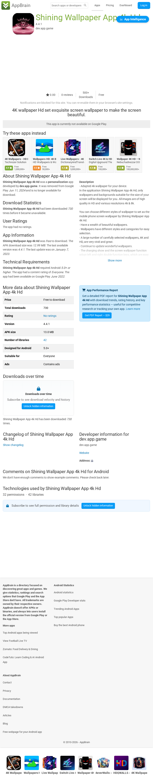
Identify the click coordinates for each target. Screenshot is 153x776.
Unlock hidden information (38, 406)
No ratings (49, 316)
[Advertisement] (76, 63)
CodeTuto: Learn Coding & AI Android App (23, 659)
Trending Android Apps (66, 608)
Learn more (133, 309)
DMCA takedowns (13, 707)
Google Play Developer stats (69, 600)
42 (45, 340)
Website (84, 453)
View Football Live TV (15, 640)
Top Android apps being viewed (20, 632)
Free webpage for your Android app (22, 731)
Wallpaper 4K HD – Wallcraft (128, 159)
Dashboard (126, 5)
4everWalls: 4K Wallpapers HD (103, 773)
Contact (7, 682)
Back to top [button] (144, 743)
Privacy (7, 690)
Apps (97, 5)
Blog (5, 723)
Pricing (110, 5)
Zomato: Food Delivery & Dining (20, 649)
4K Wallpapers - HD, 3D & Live (139, 773)
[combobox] (66, 5)
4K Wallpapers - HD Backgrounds (16, 159)
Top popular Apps (63, 617)
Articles (7, 715)
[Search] (85, 5)
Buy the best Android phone (69, 625)
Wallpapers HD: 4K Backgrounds (44, 159)
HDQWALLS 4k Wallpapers (121, 773)
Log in (143, 5)
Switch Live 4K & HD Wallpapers (100, 159)
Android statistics (64, 592)
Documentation (11, 698)
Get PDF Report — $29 (97, 315)
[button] (114, 461)
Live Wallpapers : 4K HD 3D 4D (72, 159)
